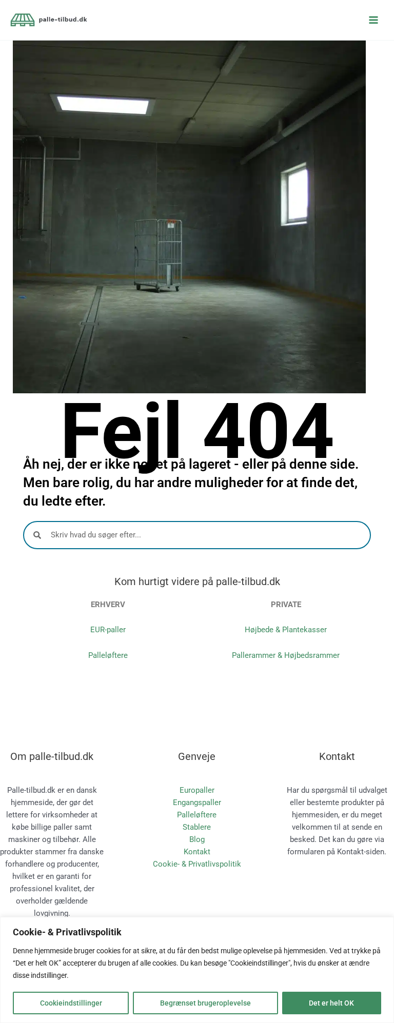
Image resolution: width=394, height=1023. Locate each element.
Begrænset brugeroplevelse (205, 1003)
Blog (197, 839)
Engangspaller (197, 802)
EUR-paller (108, 629)
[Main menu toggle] (373, 20)
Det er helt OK (331, 1003)
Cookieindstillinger (71, 1003)
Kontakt (197, 851)
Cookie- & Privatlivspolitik (197, 864)
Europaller (197, 790)
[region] (197, 970)
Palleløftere (108, 655)
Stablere (197, 827)
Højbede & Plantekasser (286, 629)
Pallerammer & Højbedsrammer (286, 655)
